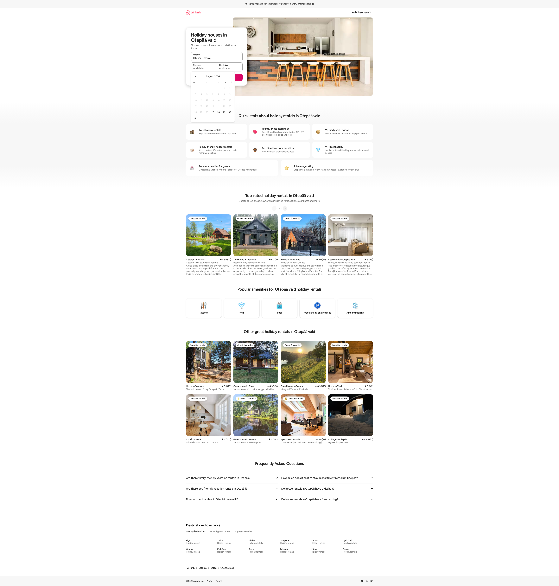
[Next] (285, 208)
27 (212, 112)
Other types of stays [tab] (220, 531)
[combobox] (216, 58)
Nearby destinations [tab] (195, 531)
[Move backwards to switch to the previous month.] (196, 76)
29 (224, 112)
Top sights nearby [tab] (243, 531)
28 (218, 112)
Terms (219, 581)
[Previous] (274, 208)
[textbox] (203, 68)
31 (196, 118)
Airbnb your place (361, 12)
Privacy (210, 581)
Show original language (303, 3)
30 (230, 112)
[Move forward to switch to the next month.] (229, 76)
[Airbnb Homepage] (193, 12)
